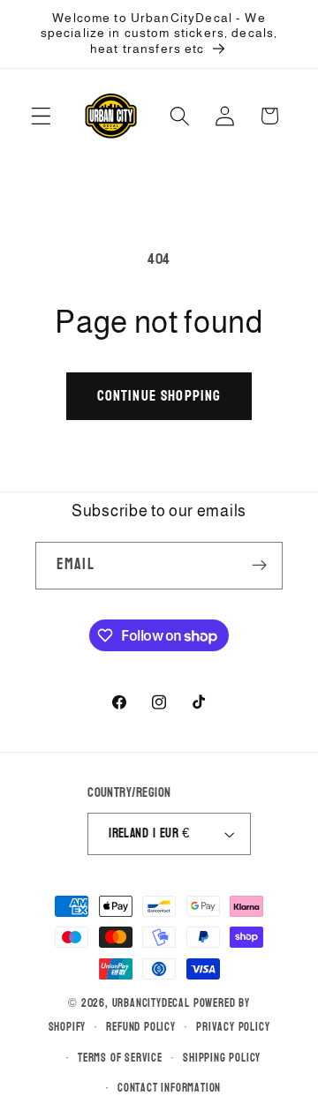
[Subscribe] (259, 565)
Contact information (169, 1088)
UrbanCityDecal (151, 1003)
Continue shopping (159, 395)
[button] (41, 116)
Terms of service (120, 1058)
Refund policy (140, 1027)
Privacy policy (232, 1027)
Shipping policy (222, 1058)
